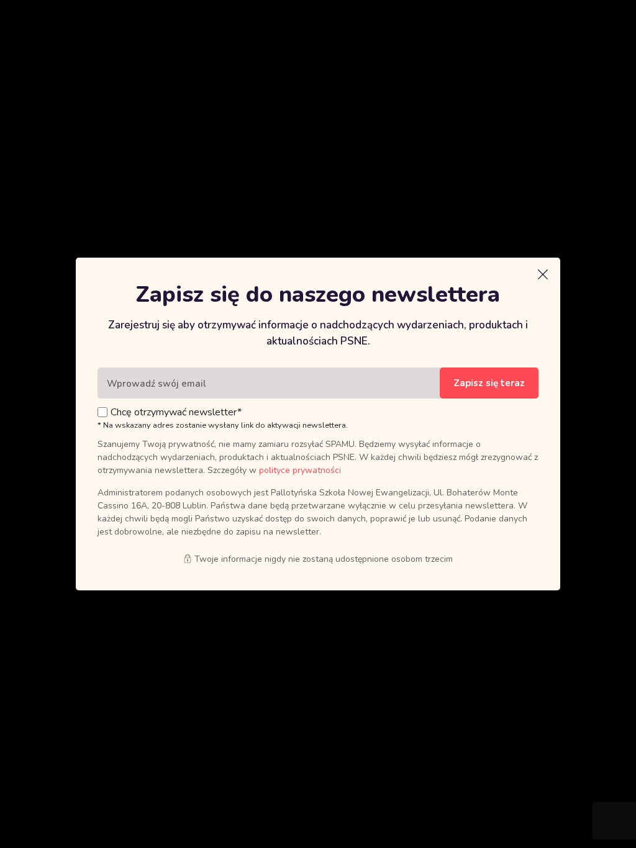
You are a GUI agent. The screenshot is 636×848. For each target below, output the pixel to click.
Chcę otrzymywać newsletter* (176, 412)
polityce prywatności (300, 470)
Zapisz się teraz (489, 383)
